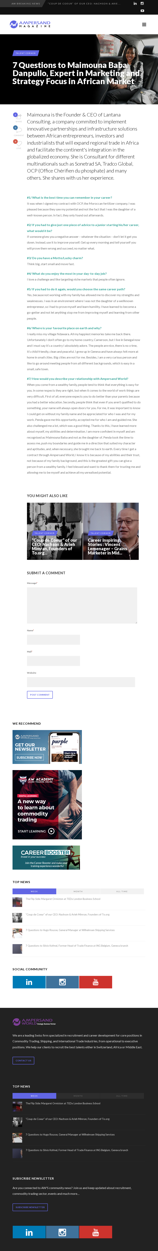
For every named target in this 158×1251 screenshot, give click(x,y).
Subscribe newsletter (30, 1207)
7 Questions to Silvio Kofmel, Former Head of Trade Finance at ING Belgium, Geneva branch (77, 945)
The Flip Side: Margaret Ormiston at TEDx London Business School (63, 898)
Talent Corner (26, 53)
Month (78, 891)
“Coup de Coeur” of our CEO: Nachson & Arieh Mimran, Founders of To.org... (54, 546)
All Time (122, 891)
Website (31, 672)
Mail (29, 651)
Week (34, 891)
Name (30, 630)
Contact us (23, 1060)
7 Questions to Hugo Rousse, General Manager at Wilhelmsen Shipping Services (70, 930)
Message (32, 583)
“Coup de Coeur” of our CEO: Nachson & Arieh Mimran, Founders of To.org (67, 914)
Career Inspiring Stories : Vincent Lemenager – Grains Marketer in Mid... (107, 546)
